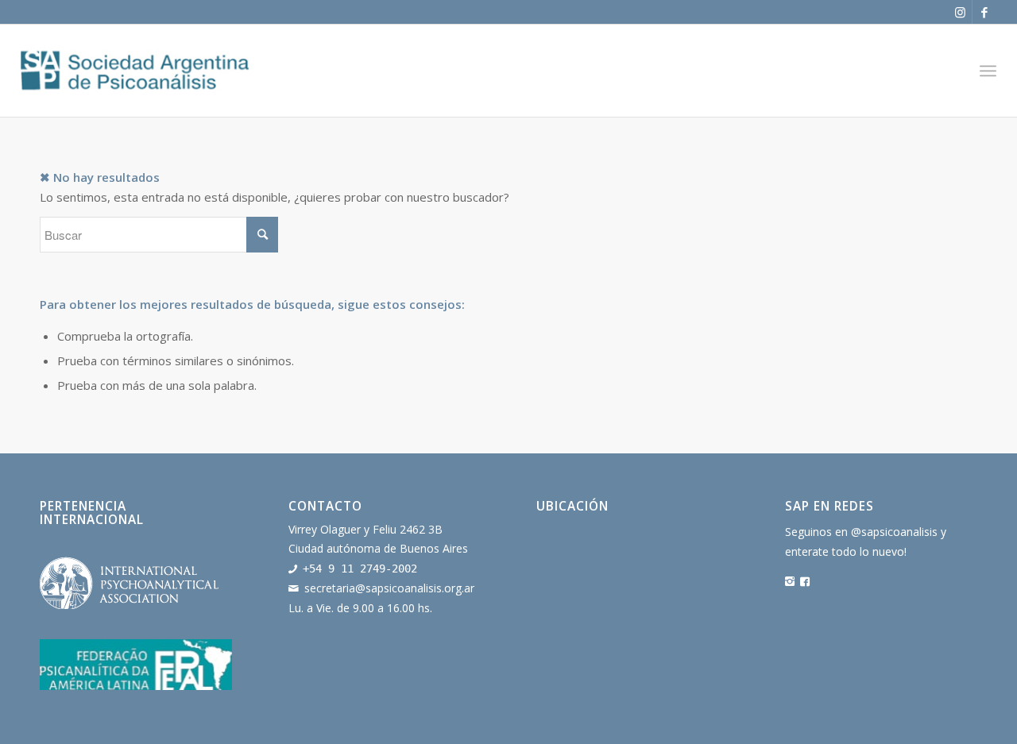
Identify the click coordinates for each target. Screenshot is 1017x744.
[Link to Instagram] (960, 12)
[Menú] (988, 70)
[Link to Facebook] (984, 12)
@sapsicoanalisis (894, 531)
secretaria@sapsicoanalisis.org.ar (389, 588)
